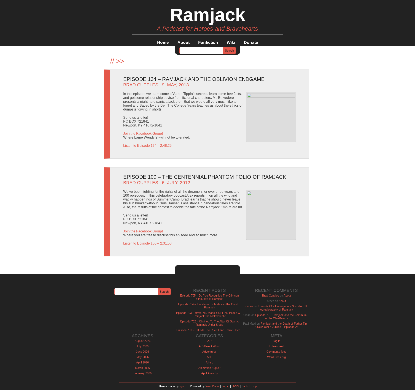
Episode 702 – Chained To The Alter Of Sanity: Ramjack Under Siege (209, 323)
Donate (251, 42)
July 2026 (142, 346)
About (183, 42)
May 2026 (142, 357)
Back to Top (249, 386)
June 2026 (142, 351)
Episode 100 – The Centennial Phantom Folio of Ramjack (204, 177)
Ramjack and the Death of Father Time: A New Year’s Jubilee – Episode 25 (282, 325)
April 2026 (142, 362)
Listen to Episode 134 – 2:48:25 (147, 145)
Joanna (248, 306)
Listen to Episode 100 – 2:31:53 (147, 243)
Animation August (209, 367)
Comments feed (276, 351)
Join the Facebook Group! (143, 133)
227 (209, 341)
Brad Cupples (140, 84)
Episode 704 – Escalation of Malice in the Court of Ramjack (209, 306)
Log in (276, 341)
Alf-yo (209, 362)
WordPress (212, 386)
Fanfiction (208, 42)
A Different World (209, 346)
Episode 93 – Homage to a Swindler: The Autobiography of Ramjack (283, 308)
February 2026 (143, 373)
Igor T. (184, 386)
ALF (209, 357)
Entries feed (276, 346)
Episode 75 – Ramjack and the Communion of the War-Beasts (282, 316)
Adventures (209, 351)
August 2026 (142, 341)
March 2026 (142, 367)
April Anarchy (209, 373)
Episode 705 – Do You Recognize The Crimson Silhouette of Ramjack (209, 297)
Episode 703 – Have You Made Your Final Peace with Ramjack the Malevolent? (209, 314)
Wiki (231, 42)
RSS (236, 386)
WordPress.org (276, 357)
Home (163, 42)
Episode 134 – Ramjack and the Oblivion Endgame (194, 79)
